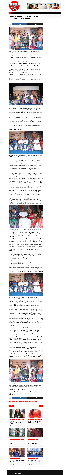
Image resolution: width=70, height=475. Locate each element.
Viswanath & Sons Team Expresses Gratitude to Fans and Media (17, 422)
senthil (18, 401)
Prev (12, 405)
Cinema (22, 12)
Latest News (14, 12)
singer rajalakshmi (25, 401)
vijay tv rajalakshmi (33, 401)
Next (40, 405)
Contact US (34, 12)
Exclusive (18, 12)
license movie (12, 401)
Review (26, 12)
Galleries (29, 12)
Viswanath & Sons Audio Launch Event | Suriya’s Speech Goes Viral (17, 461)
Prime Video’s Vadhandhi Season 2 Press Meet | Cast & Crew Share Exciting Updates (35, 442)
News (23, 419)
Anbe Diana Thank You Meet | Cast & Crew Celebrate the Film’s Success (35, 461)
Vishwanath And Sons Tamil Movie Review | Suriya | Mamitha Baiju (17, 442)
